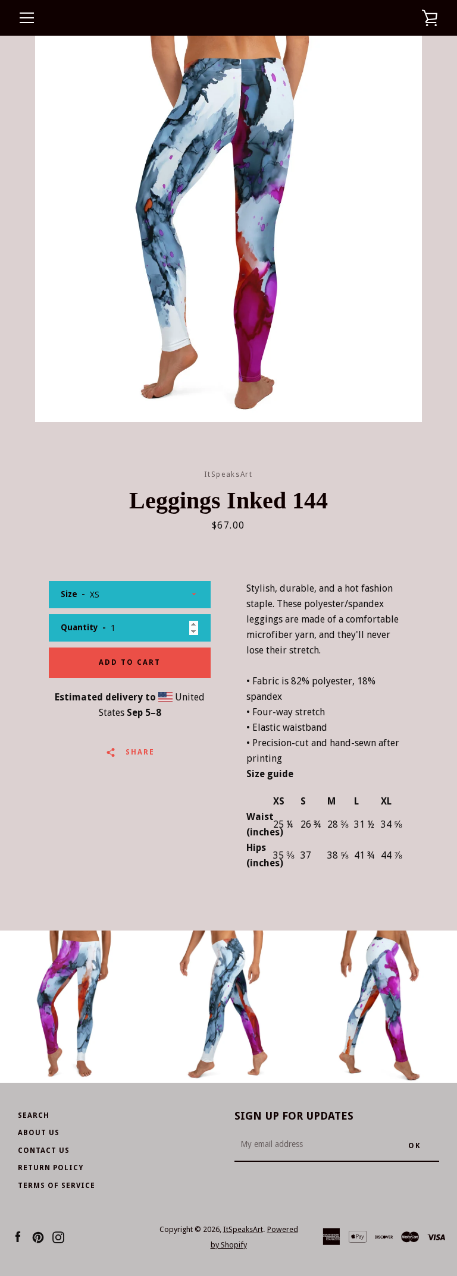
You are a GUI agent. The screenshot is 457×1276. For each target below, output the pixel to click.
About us (39, 1133)
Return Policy (50, 1168)
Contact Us (44, 1150)
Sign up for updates (293, 1116)
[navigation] (27, 18)
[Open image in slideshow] (228, 229)
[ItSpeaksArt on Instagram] (58, 1236)
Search (33, 1115)
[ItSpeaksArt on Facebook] (18, 1236)
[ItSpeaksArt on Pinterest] (38, 1236)
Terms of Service (56, 1185)
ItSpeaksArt (243, 1229)
